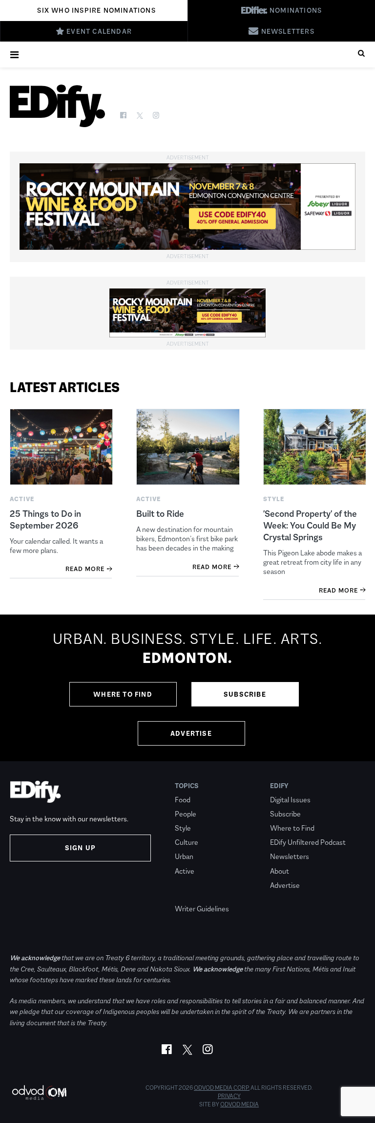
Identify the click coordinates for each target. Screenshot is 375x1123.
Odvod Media (239, 1104)
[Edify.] (57, 106)
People (185, 813)
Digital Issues (290, 799)
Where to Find (122, 694)
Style (183, 828)
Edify (279, 785)
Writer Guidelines (202, 908)
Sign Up (80, 847)
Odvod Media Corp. (222, 1088)
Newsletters (289, 856)
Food (182, 799)
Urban (184, 856)
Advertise (191, 733)
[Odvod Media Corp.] (39, 1092)
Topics (187, 785)
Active (184, 871)
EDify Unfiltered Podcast (308, 842)
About (279, 871)
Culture (186, 842)
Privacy (229, 1096)
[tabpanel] (187, 688)
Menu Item (193, 894)
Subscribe (245, 694)
